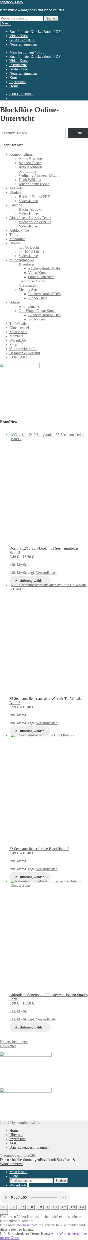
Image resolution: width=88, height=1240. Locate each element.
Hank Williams (30, 180)
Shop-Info (16, 345)
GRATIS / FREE (22, 40)
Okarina (15, 243)
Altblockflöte (19, 230)
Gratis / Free (18, 69)
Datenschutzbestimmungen (29, 1147)
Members (16, 336)
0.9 (40, 1207)
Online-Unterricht (41, 277)
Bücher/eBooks (30, 209)
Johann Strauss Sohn (34, 184)
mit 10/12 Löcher (31, 252)
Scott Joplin (27, 171)
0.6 (13, 1207)
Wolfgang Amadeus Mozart (39, 175)
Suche (78, 133)
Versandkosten (46, 573)
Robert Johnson (30, 167)
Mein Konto (18, 332)
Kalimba (15, 205)
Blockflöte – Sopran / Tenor (30, 218)
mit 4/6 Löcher (30, 247)
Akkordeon (17, 188)
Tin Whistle (18, 323)
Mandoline (17, 239)
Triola (13, 235)
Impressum (17, 82)
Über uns (16, 1135)
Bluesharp (26, 264)
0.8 (31, 1207)
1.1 (55, 1207)
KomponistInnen (21, 154)
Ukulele (15, 192)
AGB (13, 1143)
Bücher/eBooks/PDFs (35, 197)
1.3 (73, 1207)
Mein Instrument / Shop (26, 52)
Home (14, 86)
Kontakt (15, 78)
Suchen (51, 18)
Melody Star (28, 290)
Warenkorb (17, 340)
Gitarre (14, 302)
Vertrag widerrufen (23, 349)
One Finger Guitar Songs (37, 311)
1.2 (64, 1207)
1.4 (82, 1207)
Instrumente (18, 65)
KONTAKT (18, 357)
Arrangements (29, 306)
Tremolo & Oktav (32, 281)
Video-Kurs (37, 319)
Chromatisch (28, 285)
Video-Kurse (18, 36)
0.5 (4, 1207)
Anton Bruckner (31, 159)
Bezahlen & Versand (24, 353)
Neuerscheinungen (23, 44)
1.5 (4, 1212)
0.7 (22, 1207)
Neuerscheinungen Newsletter (14, 1044)
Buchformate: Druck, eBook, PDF (35, 32)
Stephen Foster (30, 163)
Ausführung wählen (29, 581)
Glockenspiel (19, 328)
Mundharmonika (21, 260)
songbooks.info (11, 2)
